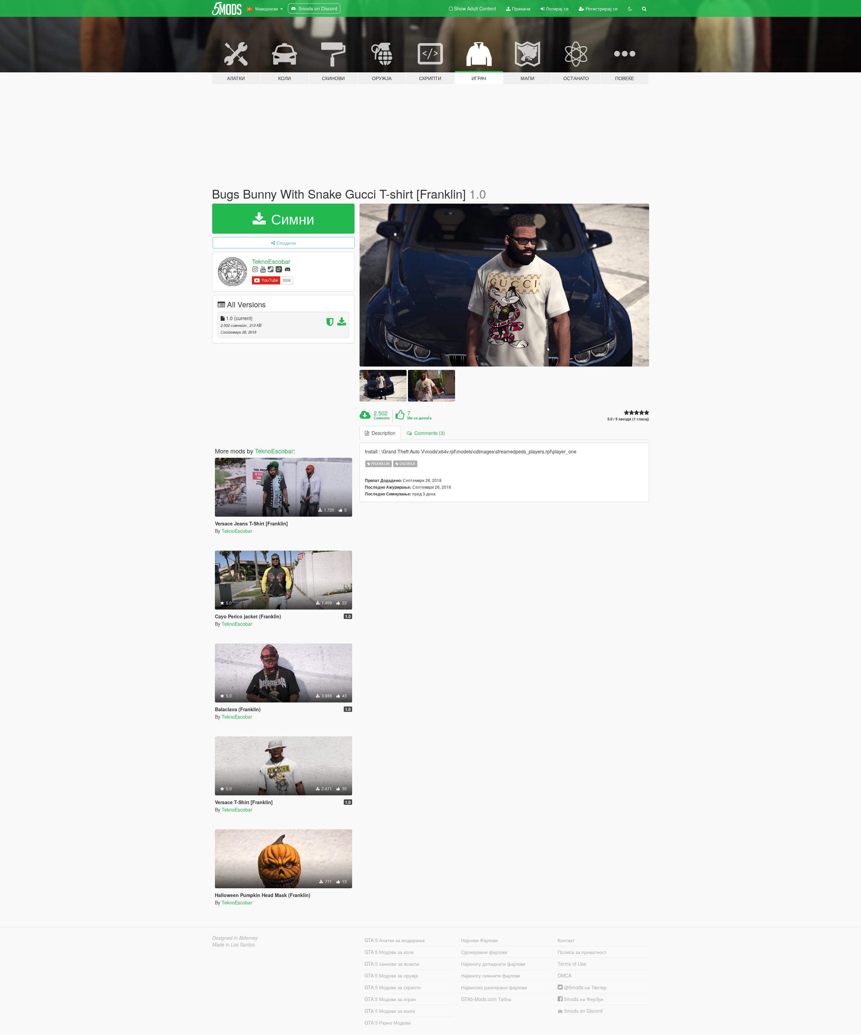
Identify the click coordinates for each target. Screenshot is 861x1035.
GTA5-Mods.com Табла (486, 999)
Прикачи (520, 8)
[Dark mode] (630, 8)
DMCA (564, 975)
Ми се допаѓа (419, 418)
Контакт (566, 940)
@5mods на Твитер (584, 987)
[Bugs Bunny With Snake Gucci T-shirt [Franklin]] (504, 285)
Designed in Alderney (235, 937)
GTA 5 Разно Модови (388, 1022)
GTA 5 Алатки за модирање (395, 940)
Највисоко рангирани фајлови (494, 987)
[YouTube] (263, 269)
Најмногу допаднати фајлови (493, 963)
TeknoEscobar (271, 261)
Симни (290, 218)
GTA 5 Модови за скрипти (393, 987)
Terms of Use (572, 963)
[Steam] (270, 269)
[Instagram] (255, 269)
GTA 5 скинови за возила (392, 963)
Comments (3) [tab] (428, 432)
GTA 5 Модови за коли (389, 951)
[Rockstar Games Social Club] (279, 269)
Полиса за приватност (582, 951)
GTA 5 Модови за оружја (391, 975)
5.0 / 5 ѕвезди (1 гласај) (628, 419)
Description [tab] (382, 432)
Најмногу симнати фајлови (490, 975)
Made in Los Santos (233, 944)
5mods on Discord (583, 1010)
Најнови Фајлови (479, 940)
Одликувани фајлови (484, 951)
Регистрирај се (601, 8)
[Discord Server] (287, 269)
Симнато (382, 418)
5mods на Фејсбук (583, 999)
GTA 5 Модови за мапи (390, 1010)
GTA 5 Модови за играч (390, 999)
